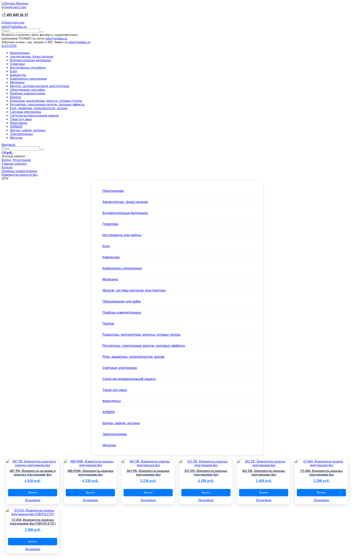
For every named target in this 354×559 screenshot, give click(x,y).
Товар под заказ (21, 119)
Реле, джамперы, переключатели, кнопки (38, 108)
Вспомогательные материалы (30, 60)
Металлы (16, 137)
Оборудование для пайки (27, 89)
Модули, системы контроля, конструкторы (39, 86)
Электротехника (21, 134)
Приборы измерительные (27, 93)
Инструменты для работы (28, 67)
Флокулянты (18, 123)
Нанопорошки (20, 52)
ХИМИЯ (16, 126)
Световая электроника (25, 111)
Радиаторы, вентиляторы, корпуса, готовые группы (46, 100)
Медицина (17, 82)
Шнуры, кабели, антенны (27, 130)
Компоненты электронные (28, 78)
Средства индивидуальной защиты (34, 115)
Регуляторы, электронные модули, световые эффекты (47, 104)
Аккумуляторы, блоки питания (31, 56)
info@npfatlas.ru (14, 26)
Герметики (17, 64)
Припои (15, 97)
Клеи (13, 71)
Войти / (7, 160)
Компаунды (18, 75)
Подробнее (32, 500)
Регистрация (22, 160)
